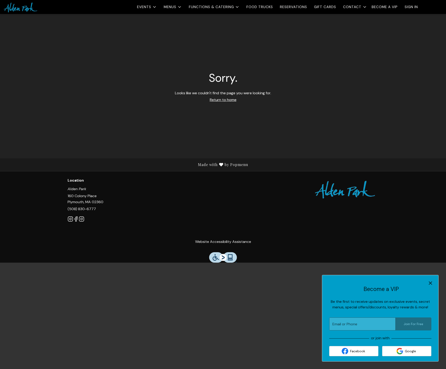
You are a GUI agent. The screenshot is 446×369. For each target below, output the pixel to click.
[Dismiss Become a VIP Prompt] (430, 283)
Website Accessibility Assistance (223, 241)
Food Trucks (259, 7)
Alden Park (345, 188)
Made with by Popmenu (125, 165)
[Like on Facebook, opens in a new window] (76, 219)
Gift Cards (325, 7)
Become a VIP (385, 7)
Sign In (411, 7)
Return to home (223, 99)
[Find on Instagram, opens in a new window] (70, 219)
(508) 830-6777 (82, 208)
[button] (147, 7)
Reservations (293, 7)
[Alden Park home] (25, 7)
